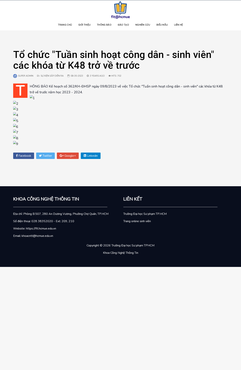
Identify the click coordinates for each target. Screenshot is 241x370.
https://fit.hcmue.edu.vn (41, 228)
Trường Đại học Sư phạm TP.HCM (145, 214)
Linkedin (92, 156)
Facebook (24, 156)
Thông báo (104, 24)
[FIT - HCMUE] (120, 10)
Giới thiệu (84, 24)
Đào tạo (123, 24)
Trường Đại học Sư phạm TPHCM (132, 245)
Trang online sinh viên (137, 221)
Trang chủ (65, 24)
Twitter (47, 156)
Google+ (70, 156)
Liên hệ (178, 24)
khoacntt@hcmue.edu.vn (37, 236)
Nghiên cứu (142, 24)
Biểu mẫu (162, 24)
